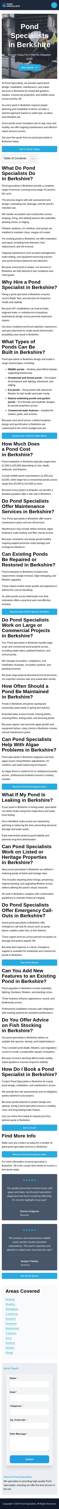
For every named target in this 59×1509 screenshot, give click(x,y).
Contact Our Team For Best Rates (29, 436)
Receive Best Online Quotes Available (29, 611)
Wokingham (11, 1309)
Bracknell (10, 1318)
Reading (10, 1299)
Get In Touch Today (29, 149)
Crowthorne (11, 1314)
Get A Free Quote (29, 962)
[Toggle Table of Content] (31, 158)
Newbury (10, 1343)
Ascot (8, 1338)
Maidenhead (12, 1328)
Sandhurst (10, 1323)
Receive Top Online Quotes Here (29, 786)
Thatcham (10, 1333)
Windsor (9, 1347)
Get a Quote (27, 67)
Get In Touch (29, 1128)
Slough (9, 1352)
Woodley (10, 1304)
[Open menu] (54, 5)
